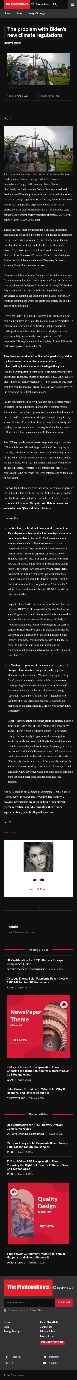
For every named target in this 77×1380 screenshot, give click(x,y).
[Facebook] (10, 106)
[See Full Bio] (47, 889)
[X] (19, 106)
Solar (10, 988)
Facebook (16, 1357)
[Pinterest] (27, 106)
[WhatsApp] (36, 106)
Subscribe (64, 1303)
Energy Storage (12, 43)
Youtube (53, 1363)
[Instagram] (44, 1357)
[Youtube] (44, 1363)
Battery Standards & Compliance (25, 969)
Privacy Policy (36, 1310)
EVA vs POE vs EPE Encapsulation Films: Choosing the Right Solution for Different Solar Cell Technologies (38, 1071)
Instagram (54, 1357)
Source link (10, 832)
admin (13, 927)
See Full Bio (36, 889)
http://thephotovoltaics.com (21, 932)
